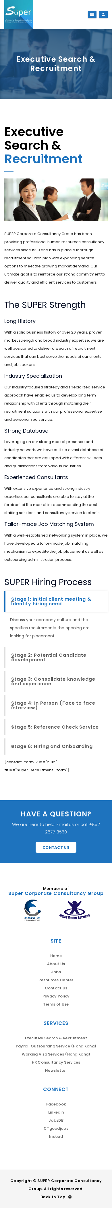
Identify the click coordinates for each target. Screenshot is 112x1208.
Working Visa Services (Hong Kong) (56, 1054)
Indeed (56, 1136)
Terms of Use (56, 1004)
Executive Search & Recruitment (56, 1038)
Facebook (56, 1104)
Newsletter (56, 1070)
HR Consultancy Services (56, 1062)
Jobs (56, 972)
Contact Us (56, 847)
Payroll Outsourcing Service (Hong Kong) (56, 1046)
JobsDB (56, 1120)
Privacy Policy (56, 996)
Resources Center (55, 980)
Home (56, 955)
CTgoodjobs (56, 1128)
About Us (56, 964)
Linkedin (56, 1112)
